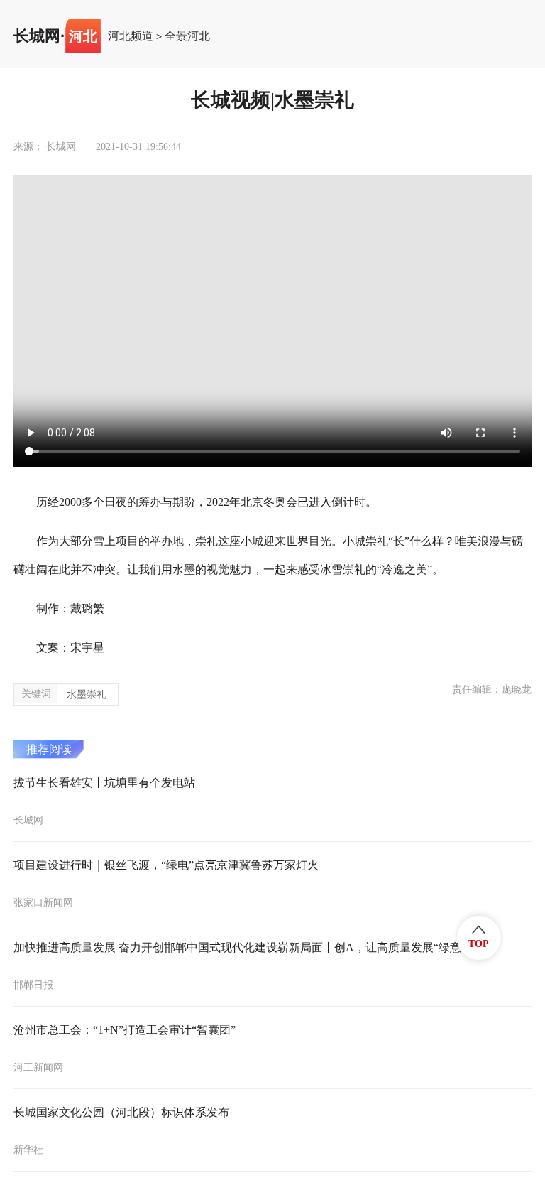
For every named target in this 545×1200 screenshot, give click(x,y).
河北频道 (130, 36)
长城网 (36, 36)
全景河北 (187, 36)
